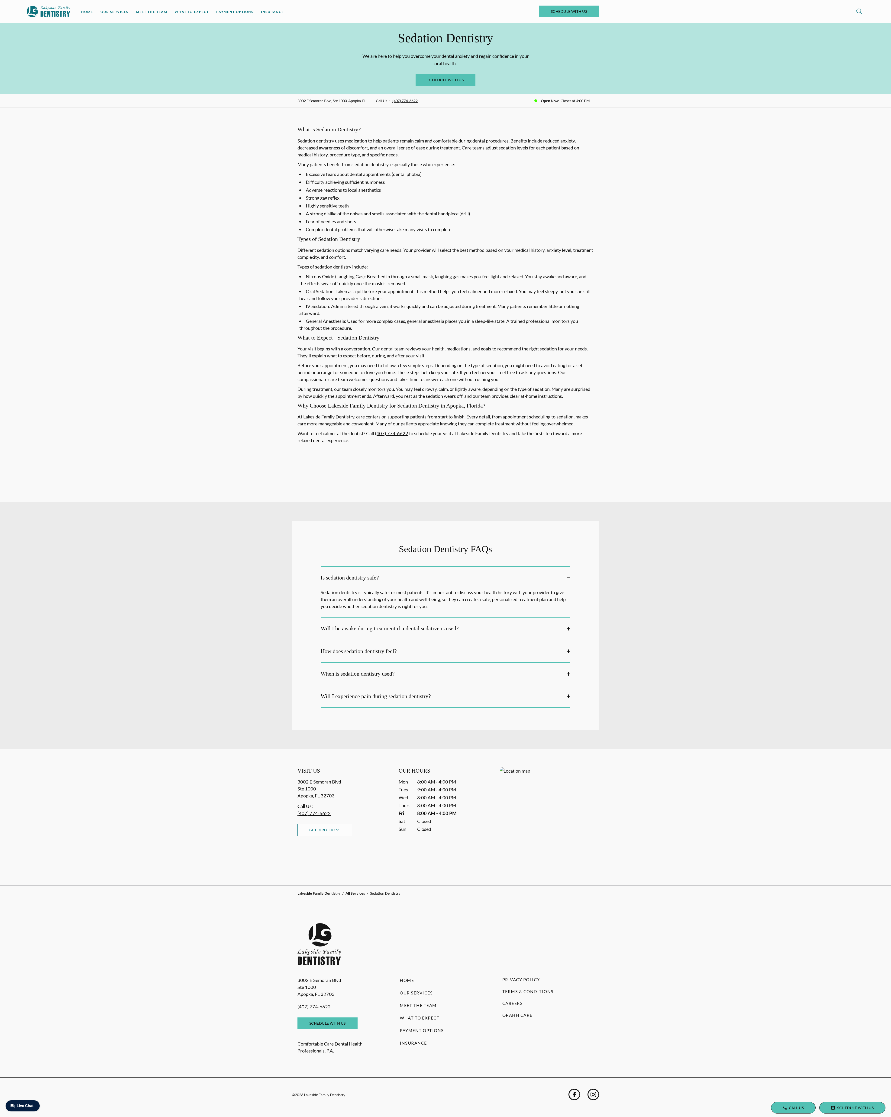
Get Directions (324, 830)
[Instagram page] (593, 1094)
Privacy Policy (521, 979)
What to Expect (192, 12)
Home (87, 12)
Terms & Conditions (528, 991)
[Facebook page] (574, 1094)
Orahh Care (517, 1015)
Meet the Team (151, 12)
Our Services (114, 12)
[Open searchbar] (859, 11)
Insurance (272, 12)
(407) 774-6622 (405, 100)
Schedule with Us (569, 11)
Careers (512, 1003)
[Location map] (547, 817)
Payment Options (235, 12)
